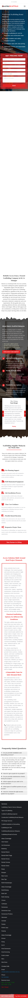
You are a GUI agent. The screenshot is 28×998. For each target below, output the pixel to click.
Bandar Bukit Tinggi (6, 855)
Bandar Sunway (5, 862)
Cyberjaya (4, 903)
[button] (3, 414)
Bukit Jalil (4, 893)
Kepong (3, 931)
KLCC (3, 945)
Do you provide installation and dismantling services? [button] (11, 754)
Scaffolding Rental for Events (9, 834)
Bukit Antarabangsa (6, 882)
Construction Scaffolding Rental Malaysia (12, 817)
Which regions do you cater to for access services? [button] (12, 782)
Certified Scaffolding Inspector (9, 814)
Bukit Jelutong (5, 897)
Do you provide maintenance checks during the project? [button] (13, 777)
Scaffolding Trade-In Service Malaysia (11, 807)
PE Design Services (6, 820)
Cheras (3, 900)
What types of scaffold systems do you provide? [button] (13, 787)
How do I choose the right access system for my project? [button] (12, 792)
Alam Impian (4, 841)
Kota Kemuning (5, 952)
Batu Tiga (4, 879)
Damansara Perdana (7, 914)
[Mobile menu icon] (24, 6)
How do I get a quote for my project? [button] (14, 773)
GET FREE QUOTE (7, 996)
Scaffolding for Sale (6, 827)
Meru (2, 958)
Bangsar (3, 872)
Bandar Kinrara (5, 858)
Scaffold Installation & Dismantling (10, 824)
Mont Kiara (4, 962)
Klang (3, 941)
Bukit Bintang (5, 890)
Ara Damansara (5, 845)
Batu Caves (4, 876)
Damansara (4, 907)
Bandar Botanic (5, 852)
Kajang (3, 924)
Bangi (3, 869)
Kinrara (3, 938)
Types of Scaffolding (6, 810)
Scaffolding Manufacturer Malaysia (10, 831)
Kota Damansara (5, 948)
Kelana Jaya (4, 927)
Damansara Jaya (6, 910)
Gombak (3, 920)
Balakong (4, 848)
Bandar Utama (5, 865)
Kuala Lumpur (5, 955)
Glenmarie (4, 917)
